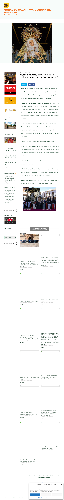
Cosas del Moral (23, 20)
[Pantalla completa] (15, 222)
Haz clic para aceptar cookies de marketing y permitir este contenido (39, 229)
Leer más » (22, 269)
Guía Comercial (42, 20)
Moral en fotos (32, 20)
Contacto (50, 20)
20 (10, 160)
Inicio (5, 20)
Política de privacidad (49, 497)
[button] (61, 484)
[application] (10, 220)
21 (11, 160)
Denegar (46, 494)
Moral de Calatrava (12, 20)
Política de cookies (41, 497)
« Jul (7, 167)
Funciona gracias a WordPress (19, 497)
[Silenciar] (13, 222)
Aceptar (35, 494)
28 (12, 162)
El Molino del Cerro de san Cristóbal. (29, 301)
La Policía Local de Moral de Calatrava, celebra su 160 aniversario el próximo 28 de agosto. (29, 337)
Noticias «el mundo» (9, 173)
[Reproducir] (6, 222)
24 (5, 162)
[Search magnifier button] (15, 210)
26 (8, 162)
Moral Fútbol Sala (8, 134)
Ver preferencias (57, 494)
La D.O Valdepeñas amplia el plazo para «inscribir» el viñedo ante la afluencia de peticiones (49, 377)
